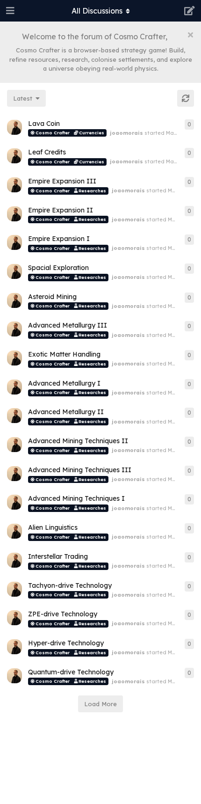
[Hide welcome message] (190, 34)
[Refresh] (185, 98)
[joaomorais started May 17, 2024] (14, 127)
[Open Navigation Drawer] (9, 11)
